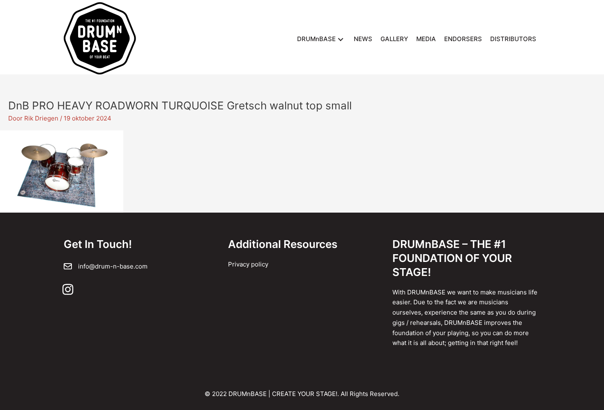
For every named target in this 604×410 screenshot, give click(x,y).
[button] (341, 39)
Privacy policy (248, 264)
